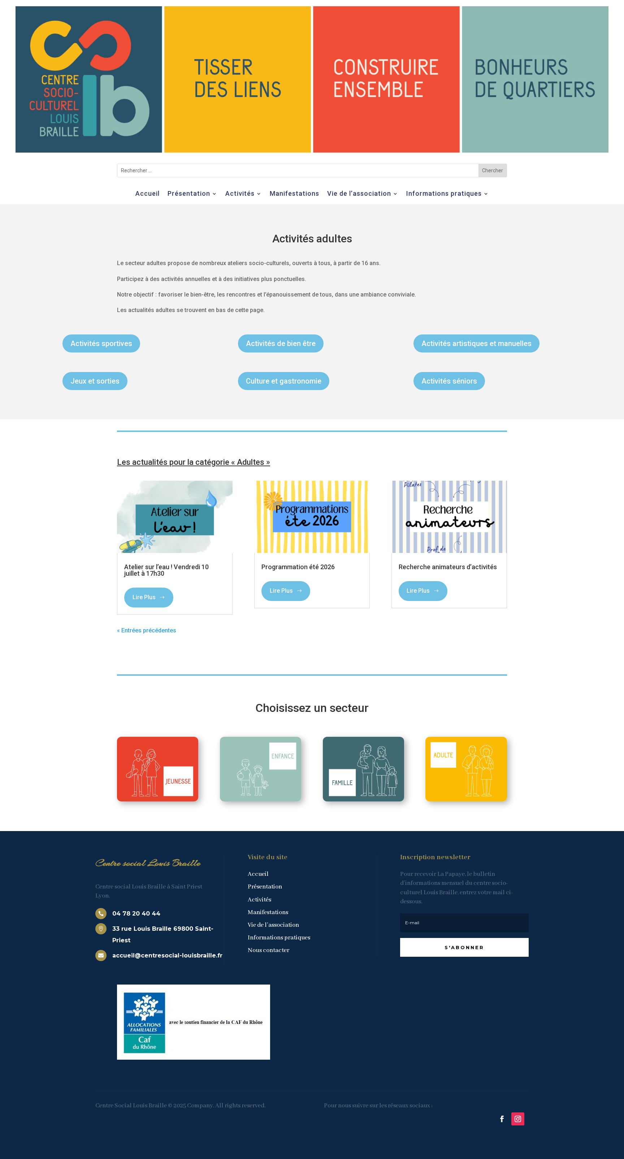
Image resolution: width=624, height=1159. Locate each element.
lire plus (144, 597)
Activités (240, 194)
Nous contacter (268, 950)
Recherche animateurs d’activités (448, 567)
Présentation (189, 194)
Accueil (147, 194)
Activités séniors (449, 381)
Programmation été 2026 (298, 567)
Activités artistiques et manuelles (476, 343)
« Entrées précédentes (146, 630)
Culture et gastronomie (283, 381)
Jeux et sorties (95, 381)
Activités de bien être (281, 343)
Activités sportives (101, 343)
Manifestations (294, 194)
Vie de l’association (359, 194)
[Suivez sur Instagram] (517, 1118)
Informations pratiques (444, 194)
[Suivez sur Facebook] (501, 1118)
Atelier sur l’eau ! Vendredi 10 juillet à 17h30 (166, 570)
